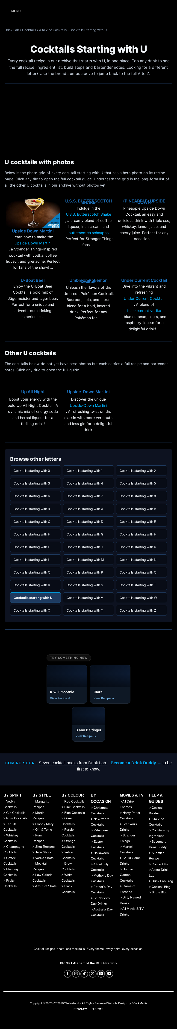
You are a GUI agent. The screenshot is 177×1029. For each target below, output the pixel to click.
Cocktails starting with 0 (32, 471)
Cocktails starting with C (32, 521)
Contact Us (160, 864)
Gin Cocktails (15, 813)
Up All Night (33, 392)
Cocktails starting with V (85, 598)
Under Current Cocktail (144, 280)
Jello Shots (43, 852)
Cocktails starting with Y (85, 610)
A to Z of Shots (45, 886)
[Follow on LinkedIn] (101, 974)
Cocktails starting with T (138, 585)
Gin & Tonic (43, 829)
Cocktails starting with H (138, 534)
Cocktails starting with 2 (138, 471)
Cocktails (29, 30)
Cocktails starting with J (85, 547)
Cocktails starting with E (138, 521)
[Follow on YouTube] (109, 974)
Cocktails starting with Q (138, 572)
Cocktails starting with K (138, 547)
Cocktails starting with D (85, 521)
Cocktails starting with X (32, 610)
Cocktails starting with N (138, 560)
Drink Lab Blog (162, 881)
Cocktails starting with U (33, 598)
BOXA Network (106, 963)
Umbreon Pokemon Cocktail (88, 281)
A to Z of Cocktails (53, 30)
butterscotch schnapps (88, 232)
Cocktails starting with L (32, 560)
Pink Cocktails (74, 807)
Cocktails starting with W (138, 598)
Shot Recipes (45, 846)
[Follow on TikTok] (84, 974)
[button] (14, 11)
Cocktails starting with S (85, 585)
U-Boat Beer (33, 280)
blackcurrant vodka (144, 310)
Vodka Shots (44, 858)
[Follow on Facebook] (67, 974)
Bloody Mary (44, 824)
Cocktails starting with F (32, 534)
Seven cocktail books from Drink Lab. (73, 763)
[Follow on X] (93, 974)
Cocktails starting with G (85, 534)
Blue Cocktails (74, 813)
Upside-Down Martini (88, 392)
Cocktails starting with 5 (138, 483)
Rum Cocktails (16, 818)
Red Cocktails (74, 801)
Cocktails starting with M (85, 560)
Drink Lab (12, 30)
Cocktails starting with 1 (85, 471)
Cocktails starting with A (85, 509)
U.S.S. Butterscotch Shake (88, 214)
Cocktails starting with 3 (32, 483)
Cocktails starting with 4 (85, 483)
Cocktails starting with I (31, 547)
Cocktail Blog (161, 887)
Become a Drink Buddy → (136, 763)
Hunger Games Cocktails (126, 874)
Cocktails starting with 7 (85, 496)
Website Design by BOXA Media (127, 1003)
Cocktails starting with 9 (32, 509)
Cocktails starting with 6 (32, 496)
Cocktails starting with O (32, 572)
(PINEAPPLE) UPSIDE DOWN (144, 201)
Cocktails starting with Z (138, 610)
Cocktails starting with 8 (138, 496)
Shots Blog (159, 892)
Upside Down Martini (33, 231)
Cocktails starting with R (32, 585)
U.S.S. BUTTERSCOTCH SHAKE (88, 201)
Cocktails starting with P (85, 572)
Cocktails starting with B (138, 509)
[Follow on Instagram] (76, 974)
